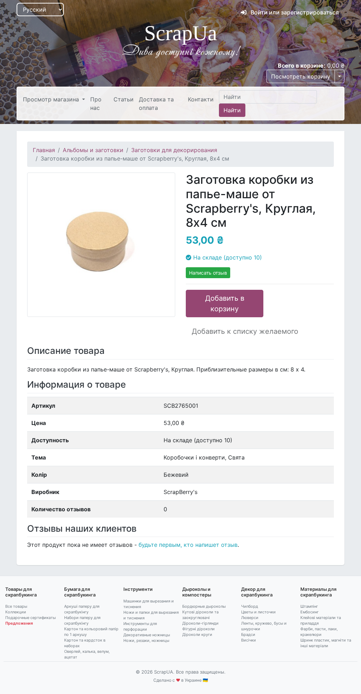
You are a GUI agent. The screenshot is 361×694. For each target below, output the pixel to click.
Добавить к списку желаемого (245, 331)
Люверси (249, 617)
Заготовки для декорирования (174, 150)
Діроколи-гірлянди (200, 623)
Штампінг (309, 606)
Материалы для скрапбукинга (318, 592)
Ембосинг (309, 611)
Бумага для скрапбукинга (80, 592)
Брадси (248, 634)
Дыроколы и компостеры (196, 592)
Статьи (124, 99)
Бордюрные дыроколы (204, 606)
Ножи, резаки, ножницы (146, 640)
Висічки (248, 640)
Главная (44, 150)
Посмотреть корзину (300, 76)
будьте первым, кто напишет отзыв (188, 544)
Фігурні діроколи (198, 628)
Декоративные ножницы (146, 634)
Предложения (19, 623)
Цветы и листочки (258, 611)
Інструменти (138, 589)
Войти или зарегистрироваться (294, 12)
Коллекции (15, 611)
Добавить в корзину (224, 303)
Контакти (201, 99)
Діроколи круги (197, 634)
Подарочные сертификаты (30, 617)
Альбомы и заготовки (93, 150)
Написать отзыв (208, 273)
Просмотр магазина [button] (52, 99)
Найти (232, 110)
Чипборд (249, 606)
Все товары (16, 606)
